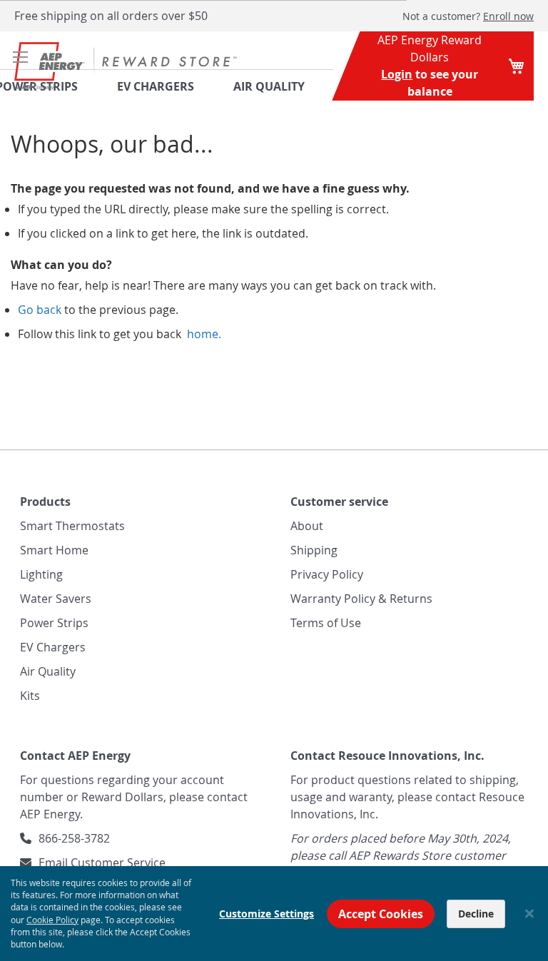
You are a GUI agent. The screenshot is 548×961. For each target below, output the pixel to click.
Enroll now (508, 16)
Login (396, 74)
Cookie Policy (52, 919)
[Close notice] (529, 913)
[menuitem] (278, 86)
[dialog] (274, 913)
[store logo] (125, 66)
